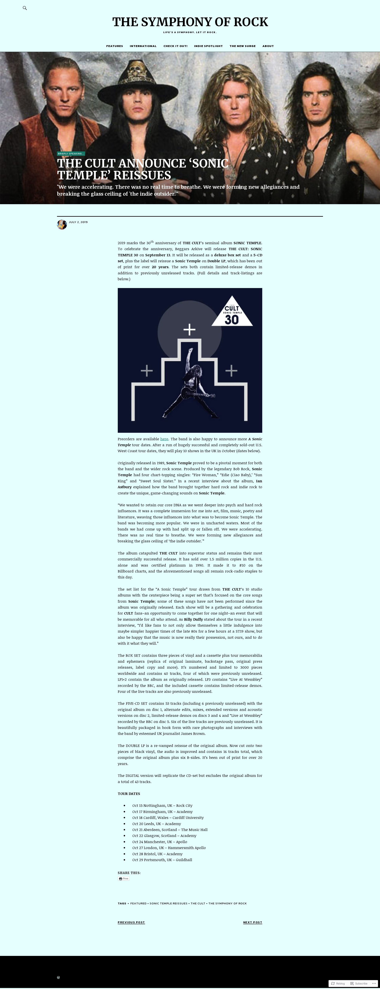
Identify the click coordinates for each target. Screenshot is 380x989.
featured (138, 903)
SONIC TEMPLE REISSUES (169, 903)
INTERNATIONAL (143, 46)
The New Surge (243, 46)
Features (114, 46)
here (164, 438)
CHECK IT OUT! (175, 46)
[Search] (25, 8)
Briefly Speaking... (71, 153)
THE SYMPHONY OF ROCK (190, 21)
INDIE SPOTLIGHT (208, 46)
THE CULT (198, 903)
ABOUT (268, 46)
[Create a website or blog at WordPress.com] (58, 978)
